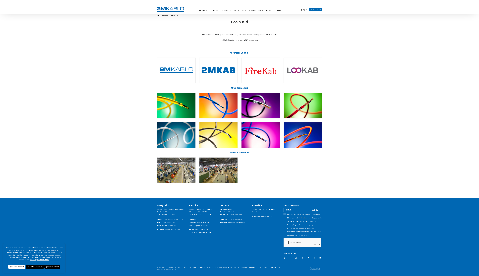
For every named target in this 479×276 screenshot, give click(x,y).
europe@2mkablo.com (236, 222)
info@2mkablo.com (203, 232)
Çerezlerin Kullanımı (269, 267)
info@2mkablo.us (266, 217)
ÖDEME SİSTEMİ (315, 9)
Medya (165, 15)
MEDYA (269, 11)
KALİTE (236, 11)
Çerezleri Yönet (52, 267)
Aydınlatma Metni (305, 218)
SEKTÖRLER (226, 11)
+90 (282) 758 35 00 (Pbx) (199, 222)
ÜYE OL (315, 210)
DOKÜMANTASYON (256, 11)
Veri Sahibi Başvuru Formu (167, 270)
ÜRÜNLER (215, 11)
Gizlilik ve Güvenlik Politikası (226, 267)
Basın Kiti (175, 15)
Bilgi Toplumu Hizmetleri (201, 267)
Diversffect (315, 268)
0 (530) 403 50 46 (200, 229)
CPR (244, 11)
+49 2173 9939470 (235, 219)
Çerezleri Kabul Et (34, 267)
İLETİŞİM (278, 11)
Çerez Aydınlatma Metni (39, 260)
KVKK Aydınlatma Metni (249, 267)
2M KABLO (170, 9)
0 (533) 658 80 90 (169, 226)
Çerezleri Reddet (17, 267)
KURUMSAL (203, 11)
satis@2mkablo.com (172, 229)
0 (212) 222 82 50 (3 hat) (174, 219)
